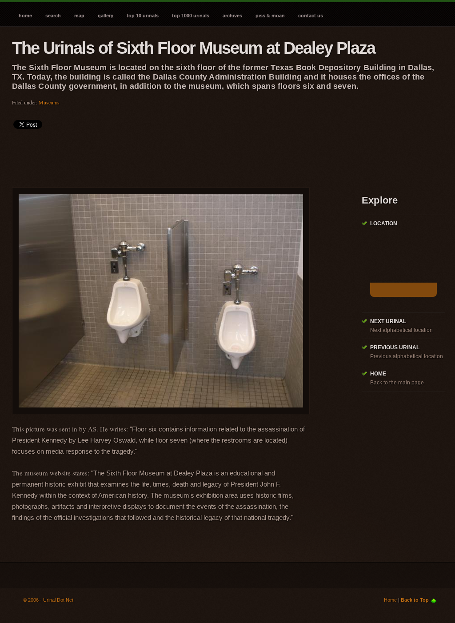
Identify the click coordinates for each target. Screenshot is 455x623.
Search (53, 15)
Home (25, 15)
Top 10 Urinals (143, 15)
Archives (232, 15)
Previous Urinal (394, 347)
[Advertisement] (173, 156)
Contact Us (310, 15)
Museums (49, 102)
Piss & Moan (270, 15)
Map (79, 15)
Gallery (105, 15)
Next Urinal (388, 321)
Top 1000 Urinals (190, 15)
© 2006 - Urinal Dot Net (48, 600)
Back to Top (415, 600)
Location (383, 223)
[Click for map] (403, 290)
